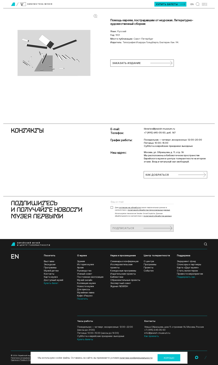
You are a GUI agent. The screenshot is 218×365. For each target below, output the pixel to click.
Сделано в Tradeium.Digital (22, 360)
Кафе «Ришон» (85, 295)
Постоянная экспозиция (90, 276)
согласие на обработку (130, 207)
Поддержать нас (186, 276)
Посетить (82, 298)
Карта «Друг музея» (188, 267)
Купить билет (51, 283)
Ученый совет (84, 273)
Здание (81, 261)
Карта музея (51, 276)
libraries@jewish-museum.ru (159, 128)
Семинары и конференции (124, 261)
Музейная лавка (85, 292)
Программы (50, 267)
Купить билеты (167, 4)
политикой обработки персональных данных (149, 210)
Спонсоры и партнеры (189, 264)
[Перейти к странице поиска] (197, 4)
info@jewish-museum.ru (157, 333)
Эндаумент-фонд (186, 261)
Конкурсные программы (123, 270)
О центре (149, 261)
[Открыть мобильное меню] (204, 4)
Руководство (84, 270)
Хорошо (169, 358)
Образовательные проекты (125, 280)
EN (192, 4)
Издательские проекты (123, 273)
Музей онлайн (84, 280)
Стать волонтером (187, 270)
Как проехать (151, 336)
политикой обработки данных (158, 216)
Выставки (49, 261)
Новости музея (85, 286)
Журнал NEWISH (119, 286)
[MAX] (196, 357)
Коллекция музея (86, 283)
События (148, 270)
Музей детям (51, 270)
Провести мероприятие (190, 273)
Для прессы (83, 289)
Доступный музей (53, 280)
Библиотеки (116, 276)
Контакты (49, 273)
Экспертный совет (120, 283)
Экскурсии (49, 264)
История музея (85, 264)
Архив (80, 267)
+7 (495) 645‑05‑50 (155, 329)
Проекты (148, 267)
